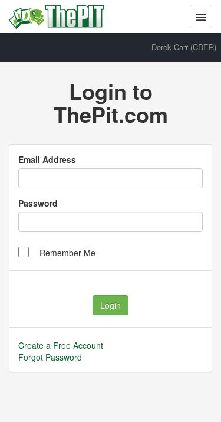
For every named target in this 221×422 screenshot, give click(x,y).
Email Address (47, 159)
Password (38, 203)
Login (110, 305)
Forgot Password (50, 357)
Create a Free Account (60, 345)
